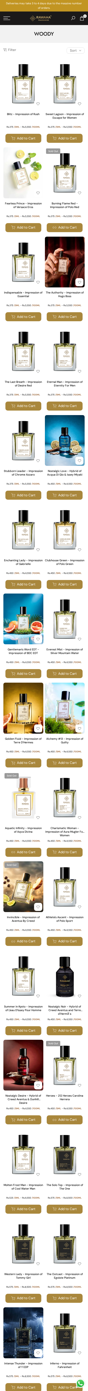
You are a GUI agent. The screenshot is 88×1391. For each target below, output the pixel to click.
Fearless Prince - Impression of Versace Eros (23, 205)
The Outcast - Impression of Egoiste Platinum (65, 1276)
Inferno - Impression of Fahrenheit (64, 1365)
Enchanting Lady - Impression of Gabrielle (23, 562)
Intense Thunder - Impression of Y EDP (23, 1365)
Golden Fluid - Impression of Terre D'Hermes (23, 740)
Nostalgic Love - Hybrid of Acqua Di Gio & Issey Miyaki (64, 472)
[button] (38, 104)
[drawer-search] (73, 18)
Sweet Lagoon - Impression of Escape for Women (65, 116)
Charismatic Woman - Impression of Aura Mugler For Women (64, 831)
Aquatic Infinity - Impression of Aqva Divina (23, 830)
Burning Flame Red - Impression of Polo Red (64, 205)
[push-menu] (6, 18)
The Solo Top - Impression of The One (64, 1186)
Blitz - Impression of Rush (23, 114)
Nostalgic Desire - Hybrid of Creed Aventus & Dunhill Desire (23, 1099)
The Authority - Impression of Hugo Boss (65, 294)
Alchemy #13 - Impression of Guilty (64, 740)
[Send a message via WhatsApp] (80, 1383)
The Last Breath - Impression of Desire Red (23, 383)
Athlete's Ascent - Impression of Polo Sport (64, 919)
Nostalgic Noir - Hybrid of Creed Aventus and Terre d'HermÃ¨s (64, 1010)
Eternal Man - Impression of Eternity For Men (65, 383)
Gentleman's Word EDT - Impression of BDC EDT (23, 651)
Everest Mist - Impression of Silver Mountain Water (64, 651)
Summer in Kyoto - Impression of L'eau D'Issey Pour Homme (23, 1008)
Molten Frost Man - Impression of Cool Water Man (23, 1186)
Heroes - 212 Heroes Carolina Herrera (64, 1097)
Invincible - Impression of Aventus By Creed (23, 919)
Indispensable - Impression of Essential (23, 294)
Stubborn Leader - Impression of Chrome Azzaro (23, 472)
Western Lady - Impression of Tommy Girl (23, 1276)
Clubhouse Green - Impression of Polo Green (64, 562)
